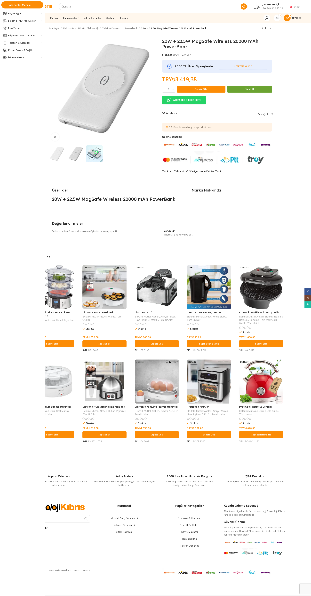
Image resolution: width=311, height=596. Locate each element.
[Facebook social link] (268, 114)
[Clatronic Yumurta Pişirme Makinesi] (104, 382)
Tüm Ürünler (166, 319)
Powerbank (131, 28)
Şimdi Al (249, 89)
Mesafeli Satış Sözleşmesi (124, 518)
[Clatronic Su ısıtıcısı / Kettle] (209, 287)
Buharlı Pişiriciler (64, 320)
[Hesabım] (267, 18)
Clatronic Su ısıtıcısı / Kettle (204, 312)
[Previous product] (262, 28)
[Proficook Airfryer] (209, 382)
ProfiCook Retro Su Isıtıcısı (255, 406)
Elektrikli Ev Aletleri (189, 525)
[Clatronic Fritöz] (157, 287)
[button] (52, 343)
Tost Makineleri (268, 319)
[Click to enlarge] (55, 137)
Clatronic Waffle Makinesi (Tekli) (259, 312)
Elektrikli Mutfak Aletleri (94, 316)
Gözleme (254, 319)
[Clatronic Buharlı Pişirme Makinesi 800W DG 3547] (52, 287)
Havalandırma (189, 538)
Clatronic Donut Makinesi (97, 312)
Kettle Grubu (219, 316)
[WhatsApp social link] (272, 114)
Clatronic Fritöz (144, 312)
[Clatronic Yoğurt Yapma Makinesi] (52, 382)
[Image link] (56, 507)
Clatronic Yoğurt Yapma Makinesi (50, 406)
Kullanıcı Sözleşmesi (124, 525)
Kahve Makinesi (189, 531)
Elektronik (68, 28)
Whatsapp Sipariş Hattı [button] (187, 100)
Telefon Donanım (111, 28)
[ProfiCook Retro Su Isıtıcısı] (261, 382)
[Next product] (270, 28)
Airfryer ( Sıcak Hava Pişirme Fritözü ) (155, 318)
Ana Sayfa (54, 28)
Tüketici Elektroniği (88, 28)
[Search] (244, 6)
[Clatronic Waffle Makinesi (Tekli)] (261, 287)
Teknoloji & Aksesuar (189, 518)
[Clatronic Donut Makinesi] (104, 287)
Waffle (111, 316)
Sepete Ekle (201, 89)
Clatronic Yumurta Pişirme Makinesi (103, 406)
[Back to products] (266, 28)
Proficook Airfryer (198, 406)
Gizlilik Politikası (124, 531)
